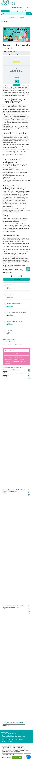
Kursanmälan (16, 84)
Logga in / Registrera (27, 7)
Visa (21, 17)
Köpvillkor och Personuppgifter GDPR (13, 736)
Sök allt (5, 11)
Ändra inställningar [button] (6, 757)
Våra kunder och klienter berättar (12, 733)
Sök (29, 13)
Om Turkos (4, 732)
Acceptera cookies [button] (17, 757)
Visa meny (5, 21)
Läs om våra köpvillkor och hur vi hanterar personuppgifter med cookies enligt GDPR (16, 753)
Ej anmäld (16, 62)
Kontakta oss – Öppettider (9, 735)
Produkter (13, 11)
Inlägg (21, 11)
